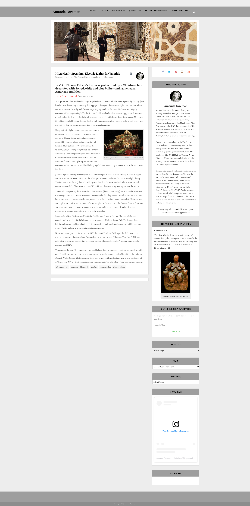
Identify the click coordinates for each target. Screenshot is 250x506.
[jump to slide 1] (119, 58)
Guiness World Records (79, 267)
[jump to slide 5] (130, 58)
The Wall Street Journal (66, 96)
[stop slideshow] (133, 58)
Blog (76, 77)
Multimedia (118, 10)
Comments (109, 77)
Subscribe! (176, 331)
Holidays (93, 267)
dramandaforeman (191, 458)
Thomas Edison (119, 267)
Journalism (135, 10)
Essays (81, 77)
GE (67, 267)
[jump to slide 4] (127, 58)
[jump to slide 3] (125, 58)
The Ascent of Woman (156, 10)
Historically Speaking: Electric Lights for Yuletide (87, 73)
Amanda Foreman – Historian (169, 458)
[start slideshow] (116, 58)
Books (104, 10)
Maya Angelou (105, 267)
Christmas (60, 267)
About (93, 10)
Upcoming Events (179, 10)
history (87, 77)
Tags (175, 361)
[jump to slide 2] (122, 58)
